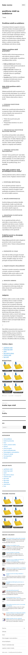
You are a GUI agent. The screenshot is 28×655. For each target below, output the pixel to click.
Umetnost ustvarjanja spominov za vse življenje (16, 567)
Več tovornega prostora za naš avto (13, 597)
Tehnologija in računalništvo (11, 452)
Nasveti (6, 446)
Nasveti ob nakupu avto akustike (13, 552)
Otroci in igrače (8, 448)
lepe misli (6, 357)
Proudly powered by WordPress (15, 652)
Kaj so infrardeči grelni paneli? (12, 590)
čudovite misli (7, 355)
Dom (5, 442)
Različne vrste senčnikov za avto (12, 545)
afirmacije (6, 482)
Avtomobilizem (8, 439)
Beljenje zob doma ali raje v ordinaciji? (14, 618)
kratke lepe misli (8, 349)
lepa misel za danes (9, 353)
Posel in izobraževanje (10, 450)
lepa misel (6, 480)
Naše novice (7, 5)
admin (5, 395)
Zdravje (6, 458)
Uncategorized (18, 395)
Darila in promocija (9, 441)
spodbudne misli (8, 347)
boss (5, 486)
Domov (4, 628)
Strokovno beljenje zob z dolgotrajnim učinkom (15, 612)
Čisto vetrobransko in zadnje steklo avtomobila (15, 538)
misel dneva (7, 484)
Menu (23, 4)
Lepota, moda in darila (10, 444)
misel (5, 351)
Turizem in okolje (8, 454)
